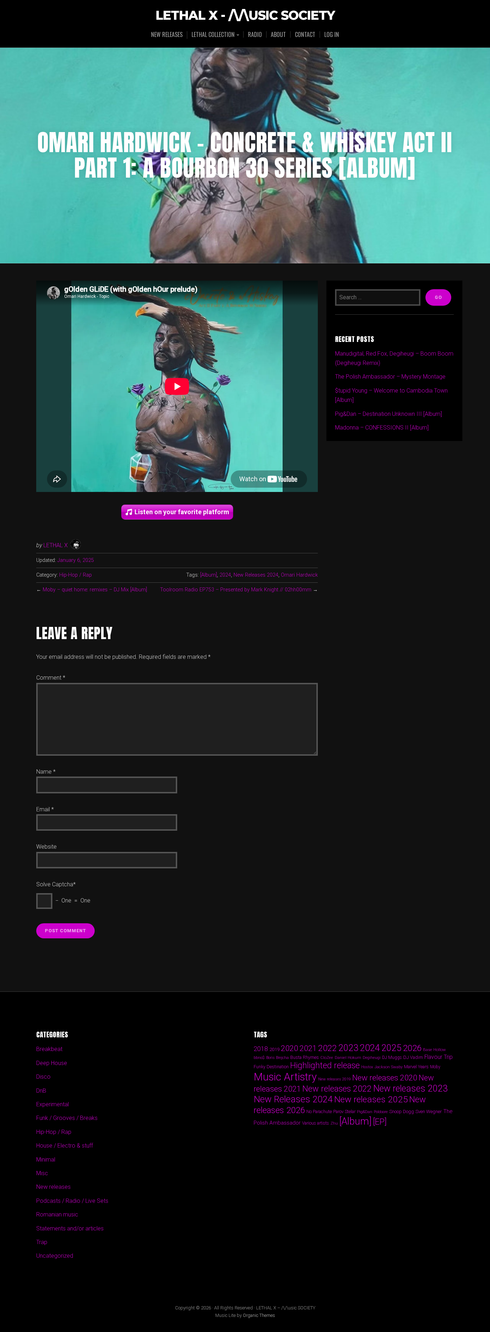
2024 (225, 575)
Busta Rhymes (304, 1057)
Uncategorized (54, 1255)
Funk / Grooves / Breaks (67, 1118)
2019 (274, 1049)
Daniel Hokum (348, 1057)
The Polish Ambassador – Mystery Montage (390, 376)
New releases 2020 (384, 1077)
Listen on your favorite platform (182, 512)
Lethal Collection (213, 35)
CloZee (326, 1057)
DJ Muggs (392, 1057)
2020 (289, 1048)
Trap (41, 1242)
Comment (50, 677)
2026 (412, 1048)
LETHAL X (55, 545)
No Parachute (319, 1111)
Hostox (367, 1067)
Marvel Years (416, 1066)
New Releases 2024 (256, 575)
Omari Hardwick (299, 575)
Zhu (334, 1123)
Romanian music (57, 1214)
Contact (305, 34)
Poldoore (381, 1112)
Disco (43, 1076)
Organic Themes (259, 1315)
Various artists (315, 1123)
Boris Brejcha (277, 1057)
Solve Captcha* (56, 884)
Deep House (51, 1063)
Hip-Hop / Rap (75, 575)
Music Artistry (285, 1077)
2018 (261, 1048)
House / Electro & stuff (64, 1145)
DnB (41, 1090)
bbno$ (259, 1057)
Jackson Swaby (388, 1066)
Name (46, 771)
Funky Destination (271, 1066)
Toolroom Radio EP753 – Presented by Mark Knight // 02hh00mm (235, 590)
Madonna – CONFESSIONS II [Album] (382, 427)
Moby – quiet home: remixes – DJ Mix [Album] (95, 590)
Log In (331, 34)
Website (46, 846)
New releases (167, 34)
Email (45, 809)
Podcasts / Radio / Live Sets (72, 1200)
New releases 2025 (371, 1099)
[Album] (208, 575)
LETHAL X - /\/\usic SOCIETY (245, 16)
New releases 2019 (334, 1079)
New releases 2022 (337, 1089)
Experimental (52, 1104)
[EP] (380, 1122)
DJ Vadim (413, 1057)
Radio (255, 34)
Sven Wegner (428, 1111)
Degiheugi (372, 1057)
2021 (308, 1048)
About (278, 34)
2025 (391, 1048)
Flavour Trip (438, 1057)
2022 (327, 1048)
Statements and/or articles (70, 1228)
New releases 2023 (410, 1088)
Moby (435, 1066)
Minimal (45, 1159)
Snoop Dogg (401, 1111)
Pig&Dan (364, 1112)
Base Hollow (434, 1049)
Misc (42, 1173)
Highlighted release (325, 1065)
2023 (348, 1048)
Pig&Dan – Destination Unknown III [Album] (388, 414)
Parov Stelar (344, 1111)
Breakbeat (49, 1049)
